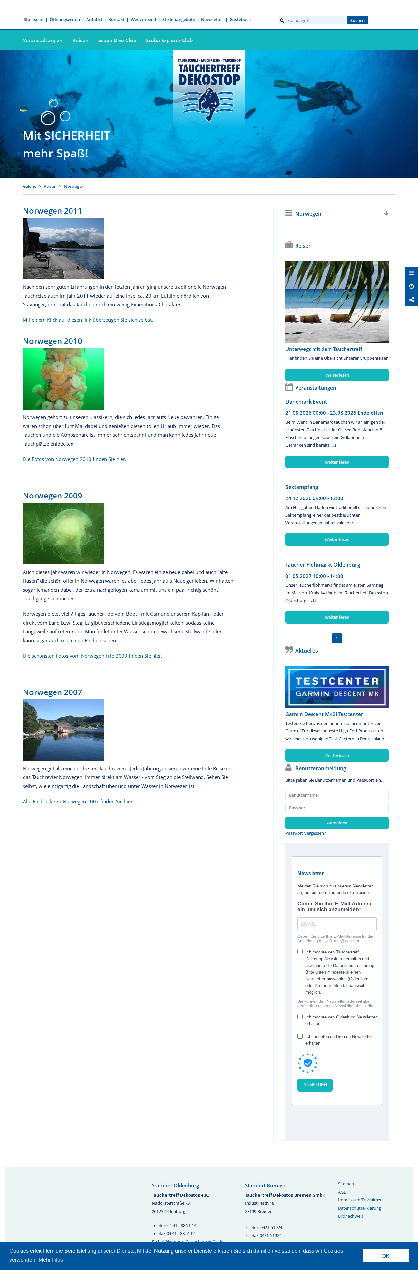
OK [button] (385, 1256)
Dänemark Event (306, 401)
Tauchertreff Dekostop (209, 89)
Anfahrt (94, 19)
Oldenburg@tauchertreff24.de (194, 1242)
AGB (342, 1192)
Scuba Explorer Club (169, 40)
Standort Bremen (265, 1185)
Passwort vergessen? (305, 833)
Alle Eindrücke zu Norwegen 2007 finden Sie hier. (78, 801)
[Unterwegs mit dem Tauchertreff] (337, 302)
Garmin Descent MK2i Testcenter (324, 714)
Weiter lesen (337, 462)
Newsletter (212, 19)
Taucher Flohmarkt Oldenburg (322, 564)
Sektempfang (301, 487)
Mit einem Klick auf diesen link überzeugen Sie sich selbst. (88, 320)
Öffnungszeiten (65, 19)
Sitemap (346, 1184)
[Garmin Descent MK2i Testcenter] (337, 687)
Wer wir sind (143, 19)
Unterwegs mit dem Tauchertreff (323, 349)
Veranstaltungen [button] (43, 40)
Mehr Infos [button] (51, 1259)
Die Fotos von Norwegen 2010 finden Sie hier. (74, 459)
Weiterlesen (337, 375)
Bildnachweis (350, 1216)
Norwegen (74, 186)
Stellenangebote (178, 19)
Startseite (33, 19)
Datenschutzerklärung (359, 1208)
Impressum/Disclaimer (360, 1200)
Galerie (29, 186)
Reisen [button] (80, 40)
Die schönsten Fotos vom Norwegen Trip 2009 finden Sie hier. (92, 655)
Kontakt (116, 19)
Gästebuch (240, 19)
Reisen (50, 186)
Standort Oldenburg (175, 1185)
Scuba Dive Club (117, 40)
